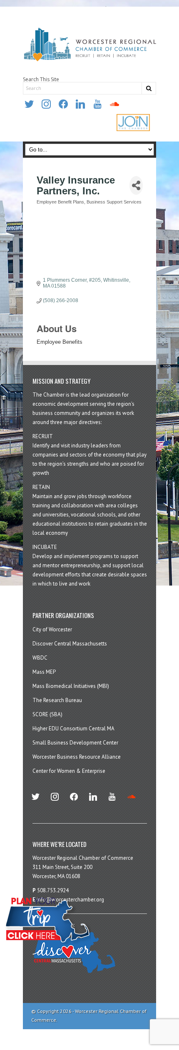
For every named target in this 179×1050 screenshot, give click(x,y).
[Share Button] (136, 185)
